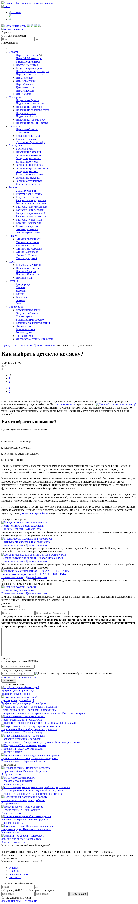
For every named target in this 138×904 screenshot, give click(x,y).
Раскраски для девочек (30, 209)
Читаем (13, 235)
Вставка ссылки (105, 619)
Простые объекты (27, 129)
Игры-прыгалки (26, 80)
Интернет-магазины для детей (34, 338)
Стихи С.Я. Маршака (29, 248)
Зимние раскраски (27, 229)
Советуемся (16, 306)
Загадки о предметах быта (32, 168)
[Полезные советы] (35, 25)
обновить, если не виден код (18, 677)
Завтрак (20, 300)
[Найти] (36, 39)
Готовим (14, 280)
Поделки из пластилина (30, 103)
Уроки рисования (26, 190)
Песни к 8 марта (26, 271)
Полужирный (10, 616)
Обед (19, 303)
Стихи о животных (27, 242)
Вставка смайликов (81, 619)
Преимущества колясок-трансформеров (25, 541)
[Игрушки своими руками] (28, 25)
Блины (20, 293)
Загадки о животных (28, 155)
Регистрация (29, 900)
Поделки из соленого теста (32, 109)
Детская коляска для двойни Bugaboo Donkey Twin (32, 557)
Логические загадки (28, 184)
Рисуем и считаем (27, 197)
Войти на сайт (78, 894)
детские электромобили (33, 513)
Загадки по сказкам (28, 177)
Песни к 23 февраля (28, 274)
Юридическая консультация (33, 322)
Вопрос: (6, 658)
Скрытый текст (58, 622)
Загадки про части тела (30, 174)
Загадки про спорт (27, 171)
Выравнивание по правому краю (44, 619)
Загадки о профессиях (29, 164)
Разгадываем (16, 145)
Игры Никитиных (27, 55)
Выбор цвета (37, 622)
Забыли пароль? (11, 900)
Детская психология (28, 309)
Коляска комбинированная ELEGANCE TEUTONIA (33, 574)
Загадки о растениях (28, 158)
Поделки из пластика (29, 106)
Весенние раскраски (28, 222)
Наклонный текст (31, 616)
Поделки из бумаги (27, 100)
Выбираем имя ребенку (30, 319)
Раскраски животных (29, 219)
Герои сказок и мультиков (31, 203)
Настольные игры (27, 64)
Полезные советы (12, 528)
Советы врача (24, 316)
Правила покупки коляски (17, 590)
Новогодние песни (27, 267)
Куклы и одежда (26, 138)
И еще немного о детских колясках (22, 525)
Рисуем (13, 187)
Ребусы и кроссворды (29, 68)
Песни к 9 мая (24, 277)
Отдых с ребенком (27, 313)
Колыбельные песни (28, 264)
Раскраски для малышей (30, 213)
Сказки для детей (26, 258)
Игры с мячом (24, 77)
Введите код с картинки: (16, 670)
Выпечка (21, 297)
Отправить (8, 680)
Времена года (24, 148)
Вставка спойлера (56, 626)
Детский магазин (36, 545)
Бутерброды (23, 284)
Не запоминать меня (18, 897)
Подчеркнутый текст (57, 616)
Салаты (20, 287)
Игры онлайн (24, 93)
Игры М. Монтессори (29, 58)
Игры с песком (25, 90)
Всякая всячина (25, 329)
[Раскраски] (39, 25)
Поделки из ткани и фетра (32, 122)
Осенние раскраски (28, 232)
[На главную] (12, 29)
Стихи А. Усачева (26, 255)
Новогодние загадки (28, 151)
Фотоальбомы (24, 335)
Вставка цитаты (80, 622)
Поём (12, 261)
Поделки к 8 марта (27, 116)
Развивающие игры (28, 61)
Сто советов (23, 326)
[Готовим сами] (32, 25)
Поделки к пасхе (26, 113)
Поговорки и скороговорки (32, 71)
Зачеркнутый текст (84, 616)
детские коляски (66, 404)
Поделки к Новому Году (31, 119)
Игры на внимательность (31, 74)
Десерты (21, 290)
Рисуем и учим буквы (29, 193)
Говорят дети (24, 332)
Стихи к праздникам (28, 238)
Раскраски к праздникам (31, 200)
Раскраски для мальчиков (31, 206)
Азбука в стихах (26, 245)
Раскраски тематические (31, 216)
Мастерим (15, 97)
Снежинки (22, 132)
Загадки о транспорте (29, 180)
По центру (15, 619)
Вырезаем (15, 126)
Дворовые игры (25, 87)
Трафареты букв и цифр (30, 142)
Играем (13, 51)
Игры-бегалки (24, 84)
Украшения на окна (28, 135)
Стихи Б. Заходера (27, 251)
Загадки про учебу (27, 161)
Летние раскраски (27, 226)
